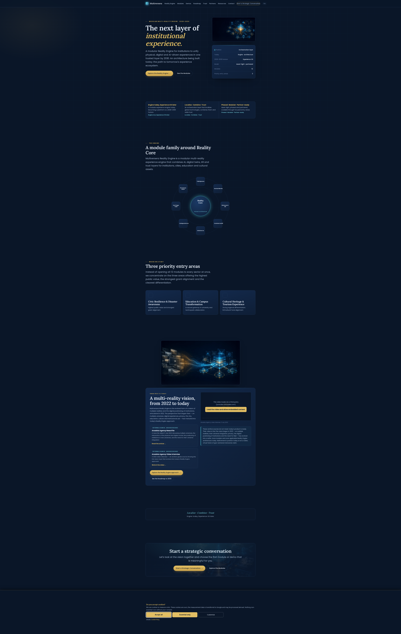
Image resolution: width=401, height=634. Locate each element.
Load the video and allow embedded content (226, 409)
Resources (222, 4)
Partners (212, 4)
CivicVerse (200, 230)
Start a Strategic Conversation (248, 4)
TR (264, 3)
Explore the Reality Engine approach (166, 473)
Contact (231, 4)
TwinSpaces (200, 181)
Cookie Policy (155, 620)
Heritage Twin (176, 205)
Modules (180, 4)
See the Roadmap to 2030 (161, 479)
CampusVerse (183, 223)
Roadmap (197, 4)
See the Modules (183, 73)
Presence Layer (183, 188)
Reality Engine (170, 4)
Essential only (184, 615)
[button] (226, 406)
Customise (211, 615)
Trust (205, 4)
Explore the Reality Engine (159, 73)
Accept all (159, 615)
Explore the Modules (217, 568)
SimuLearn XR (225, 205)
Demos (188, 4)
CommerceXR (218, 223)
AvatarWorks (218, 188)
